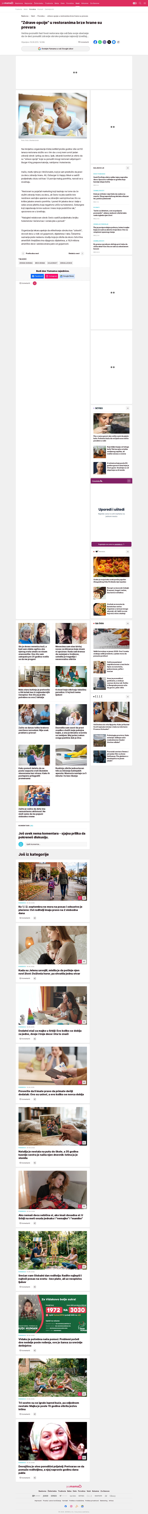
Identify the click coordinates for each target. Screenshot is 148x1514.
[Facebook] (65, 1506)
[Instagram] (71, 1506)
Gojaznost (52, 263)
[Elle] (89, 1495)
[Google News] (82, 1506)
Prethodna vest (32, 253)
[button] (83, 42)
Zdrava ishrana (25, 263)
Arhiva (111, 1501)
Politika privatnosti (92, 1501)
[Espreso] (54, 1495)
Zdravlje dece (66, 263)
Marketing (103, 1501)
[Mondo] (36, 1495)
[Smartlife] (98, 1495)
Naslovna (24, 16)
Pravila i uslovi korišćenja (52, 1501)
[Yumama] (7, 3)
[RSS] (76, 1506)
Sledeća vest (74, 253)
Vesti (33, 16)
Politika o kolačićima (76, 1501)
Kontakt (65, 1501)
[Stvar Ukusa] (63, 1495)
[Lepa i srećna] (73, 1495)
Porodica (41, 16)
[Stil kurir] (106, 1495)
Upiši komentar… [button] (33, 844)
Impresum (38, 1501)
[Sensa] (81, 1495)
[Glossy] (113, 1495)
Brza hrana (40, 263)
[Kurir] (45, 1495)
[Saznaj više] (128, 408)
